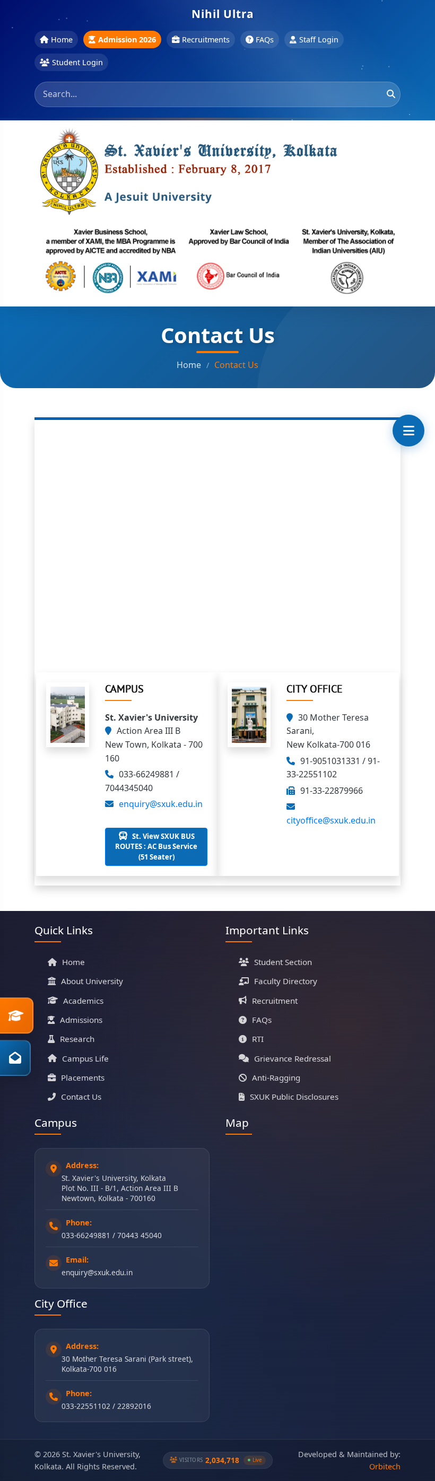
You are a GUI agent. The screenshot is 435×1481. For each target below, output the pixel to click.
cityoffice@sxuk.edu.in (331, 820)
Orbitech (385, 1466)
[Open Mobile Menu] (408, 430)
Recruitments (206, 39)
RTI (258, 1038)
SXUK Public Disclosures (294, 1096)
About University (92, 981)
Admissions (81, 1019)
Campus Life (85, 1058)
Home (62, 39)
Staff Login (318, 39)
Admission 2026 (127, 39)
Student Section (283, 962)
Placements (83, 1077)
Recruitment (275, 1000)
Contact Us (81, 1096)
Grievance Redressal (292, 1058)
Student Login (77, 62)
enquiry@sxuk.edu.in (161, 804)
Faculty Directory (285, 981)
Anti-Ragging (276, 1077)
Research (77, 1038)
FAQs (265, 39)
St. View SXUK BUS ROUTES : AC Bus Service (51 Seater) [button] (156, 846)
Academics (83, 1000)
